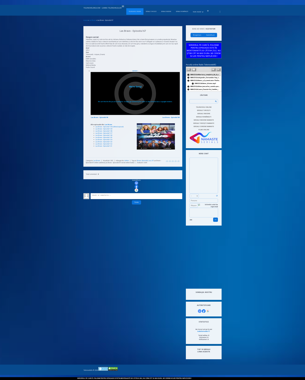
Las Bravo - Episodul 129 (103, 129)
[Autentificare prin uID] (136, 183)
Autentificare (210, 35)
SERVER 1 (135, 71)
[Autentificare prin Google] (136, 190)
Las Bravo (108, 125)
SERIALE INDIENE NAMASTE (204, 120)
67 (152, 161)
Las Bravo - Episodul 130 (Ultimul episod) (109, 127)
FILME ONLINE (203, 130)
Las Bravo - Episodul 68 (171, 117)
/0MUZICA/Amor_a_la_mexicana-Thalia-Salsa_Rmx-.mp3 (204, 80)
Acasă (85, 20)
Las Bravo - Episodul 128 (103, 131)
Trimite (136, 202)
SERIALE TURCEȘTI (204, 110)
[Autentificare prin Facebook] (136, 186)
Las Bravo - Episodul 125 (103, 137)
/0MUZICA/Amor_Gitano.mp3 (204, 83)
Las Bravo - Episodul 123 (103, 142)
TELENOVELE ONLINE (204, 107)
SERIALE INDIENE (203, 114)
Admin (126, 161)
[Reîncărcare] (217, 196)
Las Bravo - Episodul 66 (99, 117)
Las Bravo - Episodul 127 (103, 133)
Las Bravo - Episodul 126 (103, 135)
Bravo (139, 161)
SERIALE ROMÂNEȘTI (203, 117)
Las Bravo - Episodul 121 (103, 146)
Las (150, 161)
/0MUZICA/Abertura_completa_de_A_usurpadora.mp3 (204, 75)
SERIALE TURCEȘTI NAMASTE (203, 123)
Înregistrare (197, 35)
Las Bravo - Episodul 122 (103, 144)
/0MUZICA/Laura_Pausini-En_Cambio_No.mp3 (204, 89)
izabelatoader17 (203, 331)
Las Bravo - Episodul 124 (103, 140)
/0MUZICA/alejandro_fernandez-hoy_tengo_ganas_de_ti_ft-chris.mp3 (204, 78)
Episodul (145, 161)
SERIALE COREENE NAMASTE (203, 126)
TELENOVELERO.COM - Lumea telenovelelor (102, 8)
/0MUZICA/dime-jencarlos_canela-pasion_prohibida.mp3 (204, 86)
